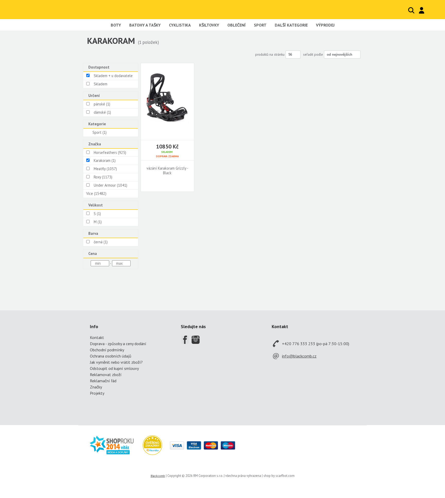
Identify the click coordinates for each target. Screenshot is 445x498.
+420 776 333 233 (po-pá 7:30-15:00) (315, 343)
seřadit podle (313, 54)
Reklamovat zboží (106, 374)
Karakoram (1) (105, 160)
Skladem (100, 83)
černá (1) (101, 241)
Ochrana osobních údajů (110, 356)
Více (96, 193)
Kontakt (97, 337)
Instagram (196, 340)
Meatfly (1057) (105, 168)
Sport (260, 25)
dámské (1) (102, 112)
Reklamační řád (103, 380)
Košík (432, 10)
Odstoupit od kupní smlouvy (114, 368)
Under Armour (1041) (110, 185)
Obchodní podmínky (107, 349)
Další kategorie (291, 25)
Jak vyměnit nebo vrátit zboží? (116, 362)
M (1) (98, 221)
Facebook (185, 340)
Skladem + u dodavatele (113, 75)
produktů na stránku (270, 54)
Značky (96, 386)
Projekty (97, 393)
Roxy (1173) (103, 177)
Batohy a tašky (145, 25)
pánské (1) (102, 104)
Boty (116, 25)
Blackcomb (42, 9)
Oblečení (236, 25)
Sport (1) (99, 132)
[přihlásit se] (421, 10)
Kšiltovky (209, 25)
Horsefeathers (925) (110, 152)
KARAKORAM (111, 40)
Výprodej (325, 25)
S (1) (97, 213)
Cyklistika (180, 25)
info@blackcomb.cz (299, 356)
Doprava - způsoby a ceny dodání (118, 343)
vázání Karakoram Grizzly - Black (167, 170)
